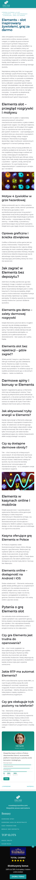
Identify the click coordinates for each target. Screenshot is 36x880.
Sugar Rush (6, 844)
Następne (30, 786)
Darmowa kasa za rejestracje (14, 822)
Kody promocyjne (9, 825)
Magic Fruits (7, 840)
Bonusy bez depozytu (10, 829)
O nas (6, 778)
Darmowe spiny (8, 819)
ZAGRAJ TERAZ (18, 876)
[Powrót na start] (6, 4)
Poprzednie (6, 786)
